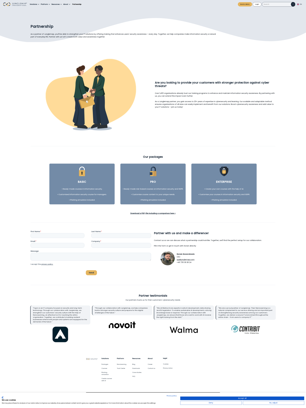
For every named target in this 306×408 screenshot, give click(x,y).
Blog (133, 364)
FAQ (133, 376)
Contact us (151, 368)
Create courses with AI (106, 380)
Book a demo (245, 4)
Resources (56, 4)
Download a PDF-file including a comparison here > (153, 213)
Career (150, 364)
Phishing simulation (105, 373)
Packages (104, 364)
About (65, 4)
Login (257, 4)
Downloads (136, 368)
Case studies (137, 372)
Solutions (33, 4)
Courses (104, 368)
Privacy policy (172, 396)
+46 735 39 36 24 (184, 262)
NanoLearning (121, 364)
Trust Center (121, 368)
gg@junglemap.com (185, 259)
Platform (44, 4)
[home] (15, 4)
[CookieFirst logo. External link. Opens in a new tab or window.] (3, 398)
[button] (34, 4)
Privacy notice (167, 368)
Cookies (166, 364)
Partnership (76, 4)
